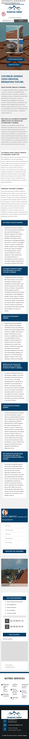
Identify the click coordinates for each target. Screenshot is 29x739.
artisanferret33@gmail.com (10, 3)
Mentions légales (22, 735)
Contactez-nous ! (14, 64)
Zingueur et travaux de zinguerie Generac (24, 694)
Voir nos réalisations (15, 59)
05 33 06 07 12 (8, 1)
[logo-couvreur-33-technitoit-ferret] (14, 8)
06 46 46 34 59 (20, 1)
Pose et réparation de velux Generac (15, 692)
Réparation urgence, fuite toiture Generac (6, 688)
